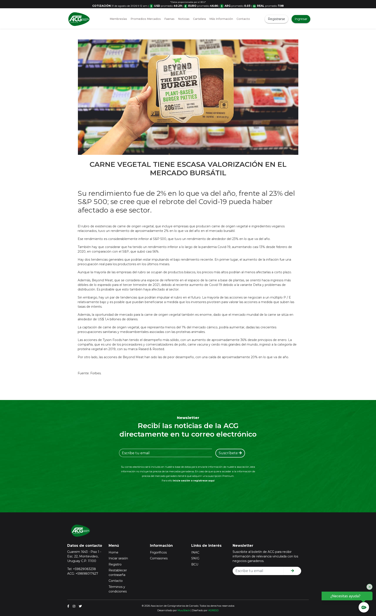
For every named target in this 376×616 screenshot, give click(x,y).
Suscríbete (229, 453)
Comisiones (159, 558)
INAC (195, 552)
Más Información (221, 18)
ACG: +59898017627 (82, 573)
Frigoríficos (158, 552)
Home (113, 552)
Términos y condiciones (118, 589)
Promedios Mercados (146, 18)
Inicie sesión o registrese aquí (194, 480)
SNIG (195, 558)
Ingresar (301, 19)
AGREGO (213, 610)
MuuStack (184, 610)
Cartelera (199, 18)
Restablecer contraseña (118, 572)
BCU (194, 564)
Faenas (169, 18)
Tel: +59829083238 (81, 569)
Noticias (184, 18)
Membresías (118, 18)
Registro (115, 564)
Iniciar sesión (118, 558)
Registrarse (276, 19)
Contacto (243, 18)
